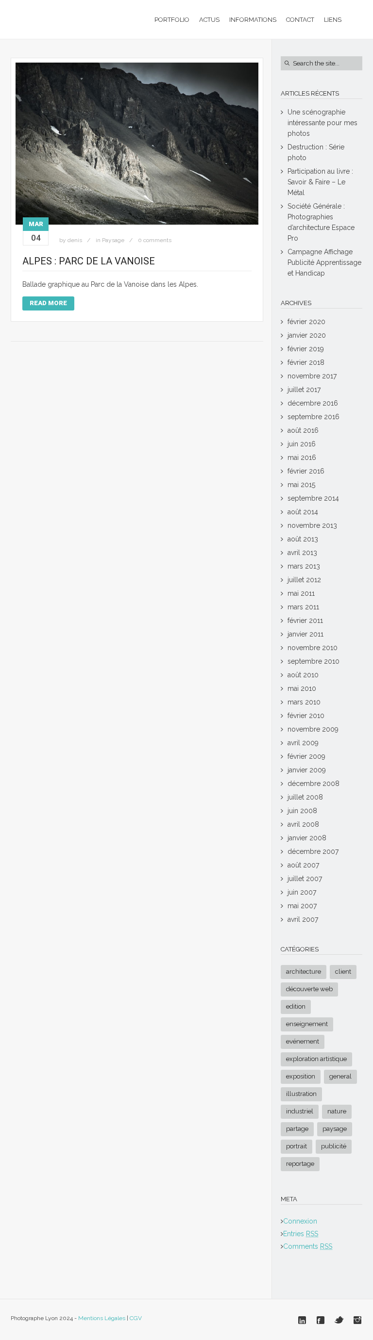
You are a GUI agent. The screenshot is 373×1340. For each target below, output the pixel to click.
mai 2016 (302, 457)
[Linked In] (302, 1320)
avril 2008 (303, 824)
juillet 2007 (305, 878)
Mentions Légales (101, 1318)
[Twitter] (339, 1320)
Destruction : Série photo (316, 152)
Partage (297, 1128)
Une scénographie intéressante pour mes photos (322, 122)
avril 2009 (303, 743)
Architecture (303, 971)
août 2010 (303, 675)
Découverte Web (309, 989)
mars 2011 (303, 607)
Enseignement (307, 1024)
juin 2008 (302, 811)
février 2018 (306, 362)
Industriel (299, 1111)
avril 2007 (303, 919)
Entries (300, 1234)
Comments (307, 1246)
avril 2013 (302, 552)
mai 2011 (301, 593)
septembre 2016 (313, 417)
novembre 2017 (312, 376)
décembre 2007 (313, 851)
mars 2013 (304, 566)
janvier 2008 (307, 838)
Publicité (333, 1146)
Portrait (296, 1146)
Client (343, 971)
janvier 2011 (305, 634)
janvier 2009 (307, 770)
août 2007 (303, 865)
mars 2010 (304, 702)
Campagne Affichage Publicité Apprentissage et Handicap (324, 262)
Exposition (300, 1076)
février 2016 (306, 471)
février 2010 (306, 715)
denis (75, 240)
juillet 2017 (304, 389)
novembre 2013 (312, 525)
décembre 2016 (313, 403)
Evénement (302, 1041)
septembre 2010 (313, 661)
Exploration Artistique (316, 1058)
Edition (295, 1006)
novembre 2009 (313, 729)
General (340, 1076)
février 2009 (306, 756)
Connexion (300, 1221)
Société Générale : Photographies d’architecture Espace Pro (321, 222)
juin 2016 (302, 444)
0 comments (154, 240)
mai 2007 (302, 906)
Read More (48, 303)
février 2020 (306, 322)
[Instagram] (357, 1320)
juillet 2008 (305, 797)
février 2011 (305, 620)
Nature (336, 1111)
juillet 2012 (304, 580)
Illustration (301, 1093)
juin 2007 (302, 892)
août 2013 (303, 539)
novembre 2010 (313, 648)
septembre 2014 (313, 498)
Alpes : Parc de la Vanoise (88, 261)
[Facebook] (320, 1320)
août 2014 (303, 512)
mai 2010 (302, 688)
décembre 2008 (313, 783)
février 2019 (306, 349)
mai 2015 (301, 485)
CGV (136, 1318)
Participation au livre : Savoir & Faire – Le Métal (320, 181)
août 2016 (303, 430)
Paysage (113, 240)
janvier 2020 (307, 335)
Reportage (300, 1163)
